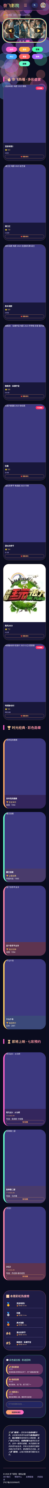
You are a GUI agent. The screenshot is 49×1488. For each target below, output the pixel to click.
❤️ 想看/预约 (24, 157)
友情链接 (29, 1477)
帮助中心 (18, 1477)
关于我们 (6, 1477)
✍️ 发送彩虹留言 (15, 1412)
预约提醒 (25, 1122)
